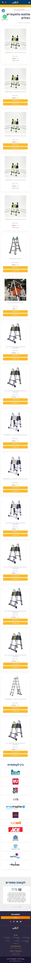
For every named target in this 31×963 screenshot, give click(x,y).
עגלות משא (17, 941)
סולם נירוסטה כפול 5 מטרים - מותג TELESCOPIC (15, 180)
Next (3, 907)
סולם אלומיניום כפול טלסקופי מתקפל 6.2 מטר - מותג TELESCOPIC (15, 611)
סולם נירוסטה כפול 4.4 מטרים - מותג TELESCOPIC (15, 136)
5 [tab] (11, 907)
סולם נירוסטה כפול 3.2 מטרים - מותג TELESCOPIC (15, 52)
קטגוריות (28, 6)
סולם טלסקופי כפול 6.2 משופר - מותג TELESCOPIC (15, 699)
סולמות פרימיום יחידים (7, 938)
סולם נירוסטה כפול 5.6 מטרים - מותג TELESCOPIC (15, 219)
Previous (29, 907)
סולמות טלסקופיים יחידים (25, 938)
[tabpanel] (15, 895)
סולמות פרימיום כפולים (25, 941)
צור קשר (15, 917)
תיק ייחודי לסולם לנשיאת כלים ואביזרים (15, 303)
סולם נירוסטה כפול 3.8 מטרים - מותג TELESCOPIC (15, 92)
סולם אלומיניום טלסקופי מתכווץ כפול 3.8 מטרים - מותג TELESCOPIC (15, 567)
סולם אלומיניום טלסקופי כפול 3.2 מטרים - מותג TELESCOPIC (15, 523)
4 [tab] (13, 907)
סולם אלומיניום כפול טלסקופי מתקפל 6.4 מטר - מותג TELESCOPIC (15, 655)
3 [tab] (15, 907)
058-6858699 (15, 914)
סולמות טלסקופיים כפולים (15, 938)
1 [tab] (20, 907)
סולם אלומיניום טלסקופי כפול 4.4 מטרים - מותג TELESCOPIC (15, 743)
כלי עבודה (8, 941)
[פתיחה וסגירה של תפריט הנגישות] (3, 10)
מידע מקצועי (15, 943)
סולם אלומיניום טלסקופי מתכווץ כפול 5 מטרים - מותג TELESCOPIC (15, 391)
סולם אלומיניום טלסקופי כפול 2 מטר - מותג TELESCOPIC (15, 435)
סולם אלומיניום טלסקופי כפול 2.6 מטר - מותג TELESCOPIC (15, 479)
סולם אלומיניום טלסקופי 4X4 (15, 258)
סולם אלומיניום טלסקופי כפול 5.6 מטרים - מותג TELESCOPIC (15, 347)
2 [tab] (17, 907)
